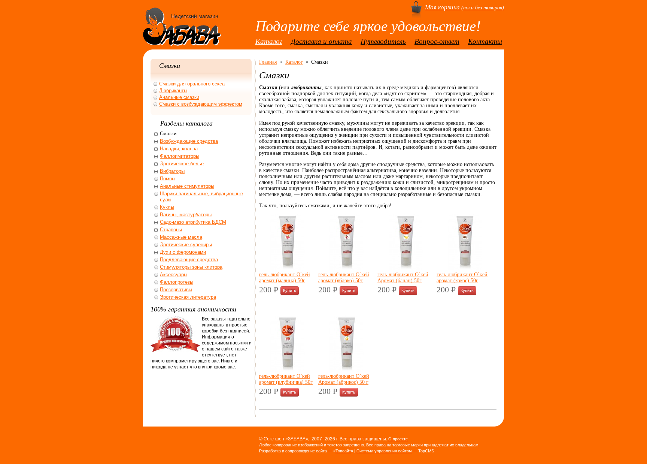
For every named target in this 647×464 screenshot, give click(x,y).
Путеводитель (383, 41)
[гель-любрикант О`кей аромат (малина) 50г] (287, 268)
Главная (268, 62)
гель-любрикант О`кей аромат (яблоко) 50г (343, 277)
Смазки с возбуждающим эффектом (200, 104)
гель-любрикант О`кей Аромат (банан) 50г (402, 277)
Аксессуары (173, 274)
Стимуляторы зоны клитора (191, 267)
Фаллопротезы (176, 282)
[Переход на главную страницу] (182, 38)
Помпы (167, 178)
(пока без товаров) (464, 7)
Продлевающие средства (189, 259)
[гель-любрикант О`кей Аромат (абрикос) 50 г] (346, 370)
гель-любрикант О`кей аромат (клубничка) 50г (286, 379)
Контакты (485, 41)
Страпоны (171, 229)
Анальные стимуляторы (187, 186)
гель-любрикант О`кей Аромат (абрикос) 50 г (343, 379)
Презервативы (176, 289)
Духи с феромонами (183, 252)
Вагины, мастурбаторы (186, 214)
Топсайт (343, 451)
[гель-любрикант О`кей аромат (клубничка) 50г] (287, 370)
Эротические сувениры (186, 244)
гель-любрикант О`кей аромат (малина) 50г (284, 277)
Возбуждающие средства (189, 141)
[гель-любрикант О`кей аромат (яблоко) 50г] (346, 268)
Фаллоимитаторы (179, 156)
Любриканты (173, 90)
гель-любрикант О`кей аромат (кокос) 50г (462, 277)
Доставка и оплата (321, 41)
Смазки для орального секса (192, 84)
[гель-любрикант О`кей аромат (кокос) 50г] (465, 268)
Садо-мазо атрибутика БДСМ (193, 222)
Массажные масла (181, 237)
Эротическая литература (188, 297)
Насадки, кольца (179, 148)
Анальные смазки (179, 97)
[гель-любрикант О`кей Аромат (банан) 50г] (405, 268)
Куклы (167, 207)
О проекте (398, 439)
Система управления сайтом (384, 451)
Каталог (268, 41)
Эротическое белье (182, 163)
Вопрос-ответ (436, 41)
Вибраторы (172, 171)
